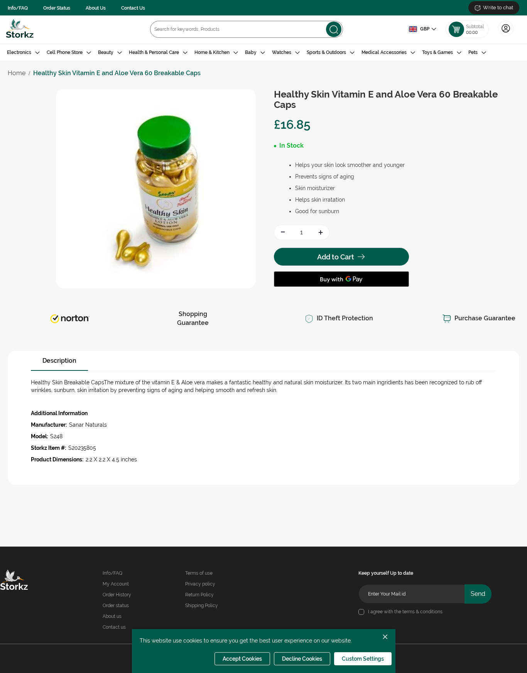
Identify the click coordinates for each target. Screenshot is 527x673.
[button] (422, 29)
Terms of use (199, 573)
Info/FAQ (18, 8)
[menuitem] (23, 52)
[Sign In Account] (505, 35)
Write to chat (498, 7)
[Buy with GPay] (341, 279)
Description (59, 360)
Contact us (114, 627)
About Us (96, 8)
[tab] (263, 52)
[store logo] (20, 29)
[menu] (263, 52)
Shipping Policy (201, 605)
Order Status (56, 8)
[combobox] (246, 29)
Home (16, 73)
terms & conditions (422, 611)
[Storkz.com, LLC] (23, 581)
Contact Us (133, 8)
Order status (116, 605)
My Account (116, 584)
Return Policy (199, 594)
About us (112, 616)
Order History (117, 594)
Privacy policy (200, 584)
